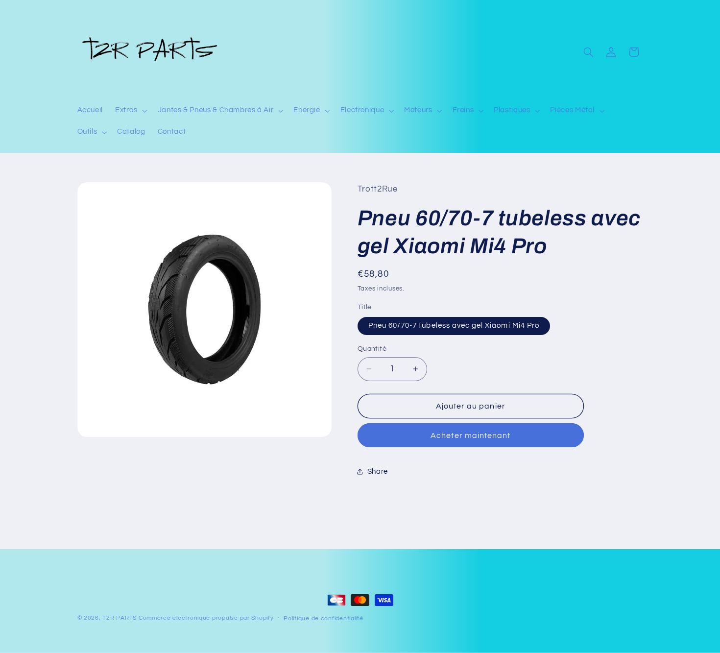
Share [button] (377, 471)
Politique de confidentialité (323, 618)
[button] (130, 110)
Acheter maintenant (470, 435)
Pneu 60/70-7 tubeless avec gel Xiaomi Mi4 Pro (453, 325)
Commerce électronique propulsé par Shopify (206, 618)
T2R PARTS (119, 618)
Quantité (372, 348)
